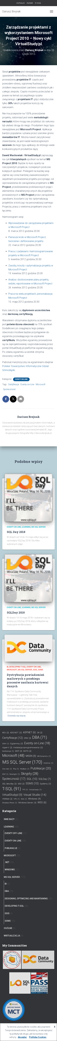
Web (24, 799)
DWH (5, 744)
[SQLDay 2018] (28, 578)
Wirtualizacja (12, 935)
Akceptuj (22, 1037)
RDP (5, 774)
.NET (7, 862)
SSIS (35, 670)
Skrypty (29, 774)
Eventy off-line (13, 833)
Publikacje (41, 768)
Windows (34, 799)
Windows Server (27, 802)
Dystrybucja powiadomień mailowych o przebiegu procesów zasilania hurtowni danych (27, 680)
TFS (25, 790)
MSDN (31, 755)
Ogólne (8, 928)
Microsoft (40, 384)
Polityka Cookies (37, 1037)
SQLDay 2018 (16, 612)
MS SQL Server (38, 527)
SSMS (40, 670)
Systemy (45, 783)
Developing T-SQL (17, 667)
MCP (18, 751)
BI (7, 667)
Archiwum (20, 3)
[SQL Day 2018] (28, 497)
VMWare (7, 799)
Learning (26, 527)
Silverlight (15, 774)
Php (16, 769)
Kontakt (30, 3)
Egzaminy (16, 743)
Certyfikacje (13, 384)
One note (7, 769)
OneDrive (48, 763)
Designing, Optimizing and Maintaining (26, 898)
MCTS (27, 751)
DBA (39, 737)
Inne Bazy (9, 819)
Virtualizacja (35, 790)
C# (39, 732)
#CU (5, 732)
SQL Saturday (9, 784)
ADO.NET (16, 732)
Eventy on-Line (21, 379)
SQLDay (44, 779)
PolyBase (24, 769)
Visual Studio (34, 794)
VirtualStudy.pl (12, 794)
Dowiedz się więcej (16, 715)
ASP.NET (29, 732)
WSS (42, 802)
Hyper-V (7, 747)
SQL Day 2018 (16, 532)
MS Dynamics (44, 756)
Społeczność (9, 389)
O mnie (38, 3)
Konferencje (8, 751)
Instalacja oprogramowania (28, 747)
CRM (27, 738)
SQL (32, 778)
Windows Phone (9, 803)
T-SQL (11, 788)
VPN (17, 799)
